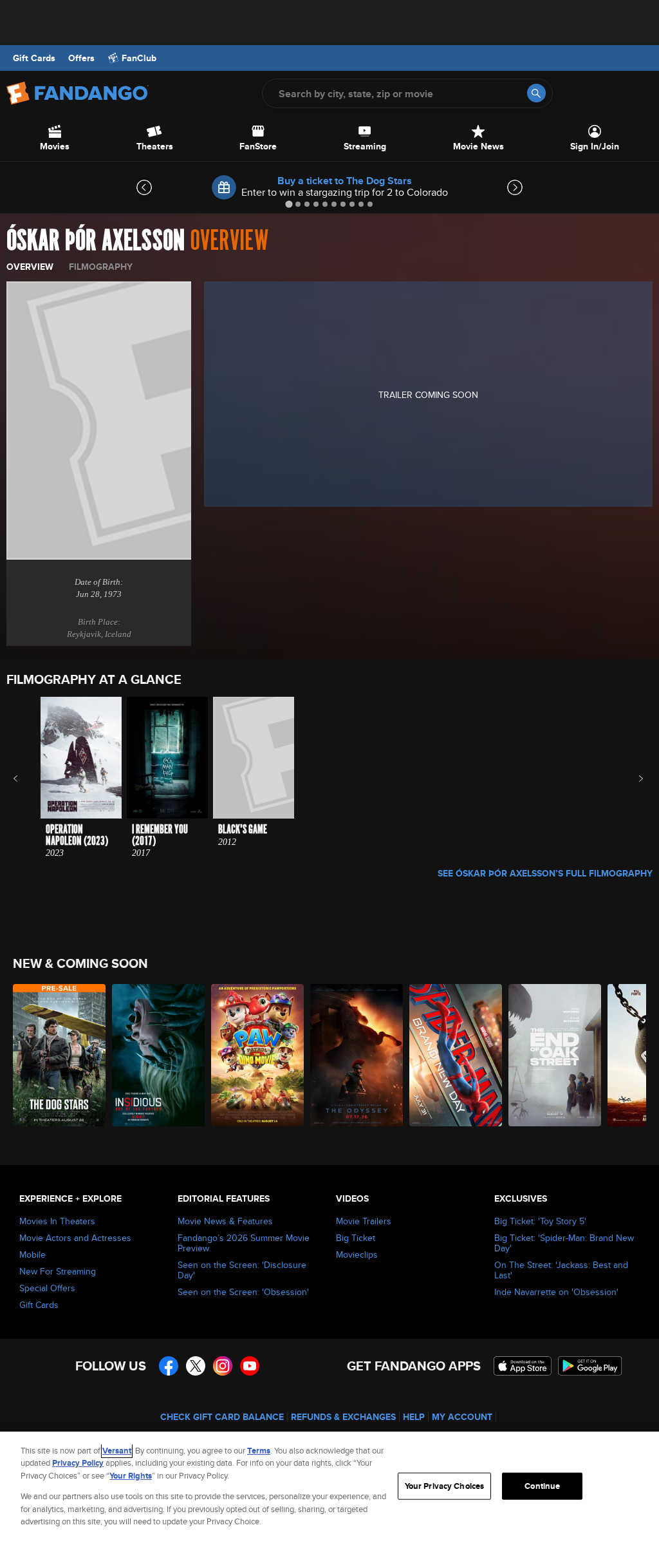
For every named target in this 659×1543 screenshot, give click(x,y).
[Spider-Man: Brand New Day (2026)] (455, 1055)
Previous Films (27, 778)
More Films (632, 778)
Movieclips (357, 1254)
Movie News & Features (225, 1221)
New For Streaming (57, 1271)
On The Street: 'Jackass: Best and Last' (561, 1270)
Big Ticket (355, 1237)
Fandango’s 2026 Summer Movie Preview (244, 1242)
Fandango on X (195, 1366)
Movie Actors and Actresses (75, 1237)
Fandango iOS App (523, 1366)
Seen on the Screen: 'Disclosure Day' (242, 1270)
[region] (329, 1487)
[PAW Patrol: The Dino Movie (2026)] (257, 1055)
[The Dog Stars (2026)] (59, 1055)
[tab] (288, 203)
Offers (81, 58)
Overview (29, 266)
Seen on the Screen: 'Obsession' (243, 1291)
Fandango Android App (590, 1366)
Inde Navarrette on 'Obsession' (556, 1291)
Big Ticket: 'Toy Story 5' (540, 1221)
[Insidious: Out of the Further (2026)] (158, 1055)
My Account (462, 1416)
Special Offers (47, 1288)
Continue (542, 1486)
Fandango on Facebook (168, 1366)
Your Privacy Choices (445, 1486)
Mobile (32, 1254)
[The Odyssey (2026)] (356, 1055)
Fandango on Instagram (222, 1366)
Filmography (101, 266)
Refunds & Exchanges (343, 1416)
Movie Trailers (363, 1221)
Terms (258, 1450)
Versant (116, 1450)
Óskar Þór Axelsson (95, 240)
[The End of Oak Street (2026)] (554, 1055)
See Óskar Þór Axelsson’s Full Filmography (545, 873)
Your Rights (130, 1476)
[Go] (536, 93)
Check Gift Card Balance (222, 1416)
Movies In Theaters (57, 1221)
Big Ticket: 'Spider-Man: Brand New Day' (564, 1242)
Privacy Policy (78, 1463)
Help (414, 1416)
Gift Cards (34, 58)
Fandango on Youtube (249, 1366)
